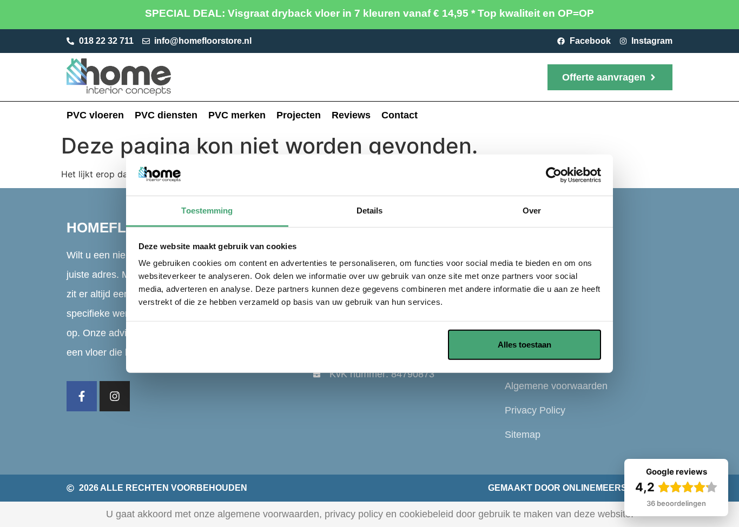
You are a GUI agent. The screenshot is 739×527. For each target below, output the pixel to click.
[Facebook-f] (82, 396)
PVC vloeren (95, 115)
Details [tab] (370, 210)
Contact (399, 115)
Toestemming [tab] (207, 210)
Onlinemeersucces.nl (617, 487)
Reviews (351, 115)
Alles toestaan (524, 344)
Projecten (298, 115)
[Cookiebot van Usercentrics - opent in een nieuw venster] (553, 175)
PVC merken (237, 115)
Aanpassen (362, 344)
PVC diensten (166, 115)
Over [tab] (532, 210)
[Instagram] (115, 396)
